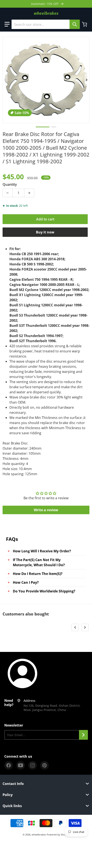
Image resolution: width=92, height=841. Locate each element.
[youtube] (20, 765)
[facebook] (8, 765)
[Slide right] (87, 80)
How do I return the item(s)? (37, 573)
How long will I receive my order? (42, 551)
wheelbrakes (39, 834)
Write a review (46, 510)
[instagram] (32, 765)
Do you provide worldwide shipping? (44, 591)
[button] (7, 24)
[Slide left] (5, 80)
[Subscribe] (83, 735)
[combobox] (46, 24)
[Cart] (84, 24)
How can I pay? (26, 582)
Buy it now (45, 232)
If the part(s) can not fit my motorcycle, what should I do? (39, 562)
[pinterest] (44, 765)
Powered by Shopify (58, 834)
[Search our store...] (75, 24)
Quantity (10, 184)
